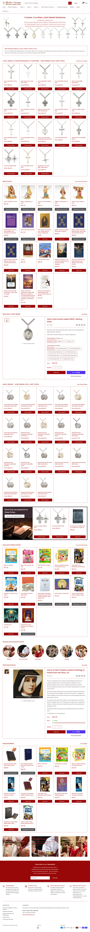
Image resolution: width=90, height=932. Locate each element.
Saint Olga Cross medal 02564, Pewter (79, 138)
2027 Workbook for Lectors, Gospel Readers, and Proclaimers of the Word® (10, 231)
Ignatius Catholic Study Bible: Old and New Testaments (62, 230)
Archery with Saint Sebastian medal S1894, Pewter (10, 433)
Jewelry (36, 7)
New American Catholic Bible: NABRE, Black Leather (11, 822)
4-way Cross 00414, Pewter (58, 525)
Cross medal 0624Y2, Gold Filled (27, 166)
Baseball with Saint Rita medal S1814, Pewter (79, 463)
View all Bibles (84, 743)
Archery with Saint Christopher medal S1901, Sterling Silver (11, 405)
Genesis (23, 259)
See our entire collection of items (14, 516)
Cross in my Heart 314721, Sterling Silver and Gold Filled (45, 138)
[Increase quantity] (60, 367)
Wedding (72, 7)
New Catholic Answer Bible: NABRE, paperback (61, 794)
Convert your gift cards (8, 919)
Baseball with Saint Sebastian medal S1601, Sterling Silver (11, 493)
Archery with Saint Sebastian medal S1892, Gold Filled (78, 405)
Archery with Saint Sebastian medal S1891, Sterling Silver (61, 405)
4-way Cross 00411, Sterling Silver (40, 526)
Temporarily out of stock (11, 209)
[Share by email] (84, 325)
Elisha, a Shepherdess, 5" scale (27, 202)
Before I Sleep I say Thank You (62, 593)
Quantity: (49, 367)
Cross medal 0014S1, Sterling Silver (27, 138)
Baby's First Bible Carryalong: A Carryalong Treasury (62, 566)
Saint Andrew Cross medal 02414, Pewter (27, 82)
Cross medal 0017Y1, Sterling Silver (27, 110)
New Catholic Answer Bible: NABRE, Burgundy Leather (27, 794)
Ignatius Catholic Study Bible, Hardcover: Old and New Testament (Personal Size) (11, 261)
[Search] (70, 3)
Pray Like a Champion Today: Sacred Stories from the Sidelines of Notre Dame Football (78, 262)
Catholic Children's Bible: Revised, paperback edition (78, 594)
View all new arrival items (81, 181)
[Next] (87, 523)
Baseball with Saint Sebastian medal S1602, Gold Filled (27, 493)
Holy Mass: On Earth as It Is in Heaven (11, 594)
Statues (78, 7)
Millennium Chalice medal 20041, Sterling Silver (44, 110)
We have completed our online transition (10, 908)
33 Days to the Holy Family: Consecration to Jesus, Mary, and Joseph (10, 292)
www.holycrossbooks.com (28, 914)
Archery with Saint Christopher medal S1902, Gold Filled (28, 405)
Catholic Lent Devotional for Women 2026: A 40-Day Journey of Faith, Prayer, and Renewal (44, 293)
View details (85, 314)
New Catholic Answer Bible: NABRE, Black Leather (10, 764)
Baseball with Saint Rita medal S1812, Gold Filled (62, 463)
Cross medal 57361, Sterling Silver (10, 82)
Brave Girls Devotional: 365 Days (27, 566)
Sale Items (5, 11)
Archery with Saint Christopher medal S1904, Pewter (45, 405)
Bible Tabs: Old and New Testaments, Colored (9, 794)
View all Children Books (82, 545)
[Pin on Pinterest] (79, 325)
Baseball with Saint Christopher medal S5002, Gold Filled (10, 464)
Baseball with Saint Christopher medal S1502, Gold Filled (44, 434)
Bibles (22, 7)
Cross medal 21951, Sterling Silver (61, 82)
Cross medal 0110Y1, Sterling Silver (44, 82)
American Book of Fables (43, 259)
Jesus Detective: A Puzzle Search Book (27, 594)
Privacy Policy (6, 917)
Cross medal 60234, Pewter (61, 137)
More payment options (76, 376)
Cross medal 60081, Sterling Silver (10, 138)
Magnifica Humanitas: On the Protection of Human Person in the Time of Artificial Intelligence (62, 262)
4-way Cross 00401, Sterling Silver (10, 110)
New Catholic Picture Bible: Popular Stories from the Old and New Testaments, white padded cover (44, 596)
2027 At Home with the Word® (28, 229)
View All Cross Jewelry (82, 61)
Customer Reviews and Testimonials (8, 914)
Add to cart (45, 239)
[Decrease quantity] (53, 367)
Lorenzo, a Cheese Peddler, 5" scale (45, 202)
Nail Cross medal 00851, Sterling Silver (77, 82)
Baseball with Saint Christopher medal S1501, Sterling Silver (27, 434)
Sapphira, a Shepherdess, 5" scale (61, 202)
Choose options (11, 88)
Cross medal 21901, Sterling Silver (61, 110)
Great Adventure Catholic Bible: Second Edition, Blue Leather (27, 765)
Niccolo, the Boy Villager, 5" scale (78, 202)
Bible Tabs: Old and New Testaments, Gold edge (77, 794)
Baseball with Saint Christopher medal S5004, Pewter (27, 464)
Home (4, 7)
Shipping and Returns (8, 911)
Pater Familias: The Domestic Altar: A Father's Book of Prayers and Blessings (44, 231)
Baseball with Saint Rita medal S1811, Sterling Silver (45, 463)
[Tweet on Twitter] (82, 325)
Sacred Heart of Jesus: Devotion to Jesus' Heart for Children (27, 626)
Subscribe (55, 877)
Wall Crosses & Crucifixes (47, 7)
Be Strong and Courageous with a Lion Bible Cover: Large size (77, 526)
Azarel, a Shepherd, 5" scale (10, 201)
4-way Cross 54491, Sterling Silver (78, 110)
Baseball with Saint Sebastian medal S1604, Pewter (44, 493)
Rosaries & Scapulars (62, 7)
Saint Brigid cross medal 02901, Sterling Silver (43, 166)
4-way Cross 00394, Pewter (10, 165)
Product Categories (12, 7)
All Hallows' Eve (7, 624)
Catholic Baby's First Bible (44, 565)
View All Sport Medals (82, 384)
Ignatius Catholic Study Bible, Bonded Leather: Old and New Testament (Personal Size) (79, 231)
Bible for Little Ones (8, 565)
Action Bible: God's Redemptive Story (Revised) (78, 566)
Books (28, 7)
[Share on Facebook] (77, 325)
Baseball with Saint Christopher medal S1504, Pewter (61, 434)
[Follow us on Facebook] (38, 928)
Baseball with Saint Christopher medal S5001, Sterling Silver (78, 434)
